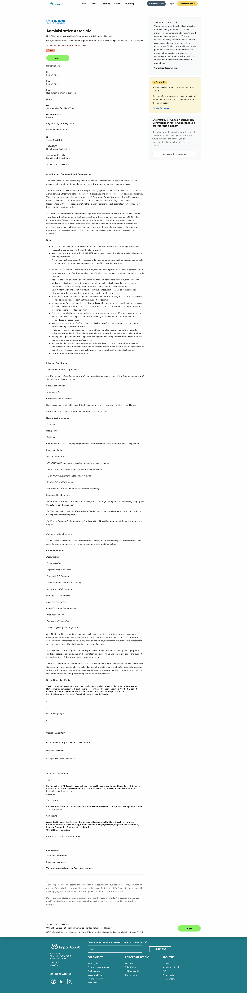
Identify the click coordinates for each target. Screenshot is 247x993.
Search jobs (93, 963)
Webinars (92, 982)
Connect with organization (175, 154)
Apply (57, 58)
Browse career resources (99, 967)
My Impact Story (95, 978)
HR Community (132, 971)
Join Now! (160, 949)
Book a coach (94, 971)
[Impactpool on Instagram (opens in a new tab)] (70, 984)
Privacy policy (168, 975)
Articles (93, 3)
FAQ (164, 971)
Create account (156, 3)
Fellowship (129, 3)
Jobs (84, 3)
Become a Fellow (95, 975)
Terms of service (170, 978)
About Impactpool (170, 967)
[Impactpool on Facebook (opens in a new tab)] (53, 984)
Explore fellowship (160, 108)
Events (117, 3)
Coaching (106, 3)
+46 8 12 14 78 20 (58, 958)
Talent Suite (130, 967)
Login (171, 3)
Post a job (129, 963)
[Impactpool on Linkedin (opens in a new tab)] (61, 984)
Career (165, 963)
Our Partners (131, 975)
